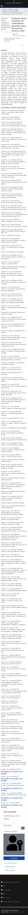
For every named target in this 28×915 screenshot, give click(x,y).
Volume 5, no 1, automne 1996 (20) (11, 713)
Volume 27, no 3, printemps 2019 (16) (11, 206)
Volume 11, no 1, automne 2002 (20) (11, 599)
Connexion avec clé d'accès (24, 853)
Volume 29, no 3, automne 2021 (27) (11, 180)
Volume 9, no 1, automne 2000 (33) (11, 641)
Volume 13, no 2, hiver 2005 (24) (10, 554)
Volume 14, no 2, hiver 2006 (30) (10, 534)
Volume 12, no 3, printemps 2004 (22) (12, 568)
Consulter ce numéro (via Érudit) (11, 772)
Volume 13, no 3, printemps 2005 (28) (12, 549)
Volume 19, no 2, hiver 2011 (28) (10, 406)
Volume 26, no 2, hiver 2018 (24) (10, 238)
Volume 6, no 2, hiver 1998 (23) (10, 689)
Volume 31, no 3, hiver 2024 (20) (10, 144)
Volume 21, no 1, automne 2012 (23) (11, 367)
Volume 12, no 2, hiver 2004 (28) (10, 577)
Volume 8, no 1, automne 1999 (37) (11, 655)
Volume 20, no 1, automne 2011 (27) (11, 391)
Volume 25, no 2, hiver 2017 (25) (10, 262)
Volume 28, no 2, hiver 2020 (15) (10, 200)
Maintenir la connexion (11, 831)
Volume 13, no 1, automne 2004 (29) (11, 559)
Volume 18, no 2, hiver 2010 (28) (10, 431)
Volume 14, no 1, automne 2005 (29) (11, 543)
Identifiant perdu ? (10, 866)
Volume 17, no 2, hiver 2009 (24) (10, 448)
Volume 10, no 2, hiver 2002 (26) (10, 612)
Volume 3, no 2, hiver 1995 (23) (10, 754)
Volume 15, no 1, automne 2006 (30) (11, 517)
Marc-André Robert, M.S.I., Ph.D (16, 912)
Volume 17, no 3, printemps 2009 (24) (11, 443)
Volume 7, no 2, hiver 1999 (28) (10, 667)
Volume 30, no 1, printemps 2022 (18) (11, 173)
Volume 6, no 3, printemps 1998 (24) (11, 680)
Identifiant (6, 819)
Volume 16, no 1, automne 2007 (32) (11, 483)
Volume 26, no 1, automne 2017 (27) (11, 245)
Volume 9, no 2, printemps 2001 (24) (11, 634)
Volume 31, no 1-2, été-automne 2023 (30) (13, 151)
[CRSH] (14, 898)
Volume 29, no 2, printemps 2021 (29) (12, 187)
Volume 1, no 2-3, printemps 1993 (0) (11, 793)
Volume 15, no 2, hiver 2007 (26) (10, 511)
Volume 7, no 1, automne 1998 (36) (11, 674)
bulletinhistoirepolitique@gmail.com (14, 3)
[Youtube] (16, 1)
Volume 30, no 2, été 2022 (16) (10, 166)
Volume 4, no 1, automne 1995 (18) (11, 738)
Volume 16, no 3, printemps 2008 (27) (11, 464)
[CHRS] (14, 894)
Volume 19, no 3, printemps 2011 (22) (11, 398)
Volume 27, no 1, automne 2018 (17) (11, 224)
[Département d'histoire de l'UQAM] (14, 882)
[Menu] (26, 11)
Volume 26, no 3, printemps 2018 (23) (12, 229)
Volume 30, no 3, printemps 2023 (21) (12, 160)
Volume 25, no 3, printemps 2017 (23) (12, 255)
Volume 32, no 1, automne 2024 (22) (11, 137)
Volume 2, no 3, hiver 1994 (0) (9, 776)
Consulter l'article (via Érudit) (13, 108)
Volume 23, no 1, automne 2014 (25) (11, 317)
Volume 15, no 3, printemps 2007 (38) (12, 496)
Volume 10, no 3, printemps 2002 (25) (12, 605)
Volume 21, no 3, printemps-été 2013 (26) (13, 349)
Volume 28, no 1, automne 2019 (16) (11, 212)
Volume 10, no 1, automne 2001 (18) (11, 621)
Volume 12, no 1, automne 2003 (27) (11, 583)
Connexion (14, 858)
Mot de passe (7, 825)
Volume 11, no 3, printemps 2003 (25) (11, 589)
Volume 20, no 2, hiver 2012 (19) (10, 384)
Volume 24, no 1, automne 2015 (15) (11, 294)
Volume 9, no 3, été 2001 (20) (9, 628)
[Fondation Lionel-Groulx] (14, 901)
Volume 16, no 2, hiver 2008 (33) (10, 471)
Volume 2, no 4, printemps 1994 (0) (11, 769)
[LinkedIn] (25, 45)
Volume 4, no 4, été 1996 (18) (9, 719)
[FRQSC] (14, 886)
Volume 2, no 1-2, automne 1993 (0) (11, 783)
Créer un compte (10, 870)
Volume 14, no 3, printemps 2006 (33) (12, 527)
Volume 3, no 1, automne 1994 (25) (11, 760)
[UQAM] (14, 890)
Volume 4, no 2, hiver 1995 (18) (10, 731)
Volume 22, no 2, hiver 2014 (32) (10, 335)
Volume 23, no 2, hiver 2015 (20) (10, 306)
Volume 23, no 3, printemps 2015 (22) (12, 299)
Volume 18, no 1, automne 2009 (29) (11, 438)
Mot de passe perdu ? (11, 863)
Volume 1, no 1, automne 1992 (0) (10, 803)
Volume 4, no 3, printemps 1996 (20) (11, 726)
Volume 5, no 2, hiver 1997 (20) (10, 706)
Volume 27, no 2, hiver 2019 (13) (10, 219)
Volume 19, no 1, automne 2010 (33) (11, 411)
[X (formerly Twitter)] (22, 45)
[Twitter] (14, 1)
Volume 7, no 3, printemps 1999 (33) (11, 662)
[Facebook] (11, 1)
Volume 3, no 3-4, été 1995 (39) (10, 745)
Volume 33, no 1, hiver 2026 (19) (10, 117)
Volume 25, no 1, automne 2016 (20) (11, 271)
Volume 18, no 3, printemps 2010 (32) (11, 421)
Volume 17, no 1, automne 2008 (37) (11, 455)
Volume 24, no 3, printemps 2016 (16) (11, 280)
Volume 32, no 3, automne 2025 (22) (11, 122)
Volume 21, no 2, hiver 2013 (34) (10, 356)
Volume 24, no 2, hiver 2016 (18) (10, 287)
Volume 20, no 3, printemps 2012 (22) (12, 377)
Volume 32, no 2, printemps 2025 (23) (12, 129)
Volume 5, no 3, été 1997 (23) (9, 701)
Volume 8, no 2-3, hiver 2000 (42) (10, 648)
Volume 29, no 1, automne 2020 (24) (11, 194)
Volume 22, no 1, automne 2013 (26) (11, 342)
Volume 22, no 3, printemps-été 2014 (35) (13, 324)
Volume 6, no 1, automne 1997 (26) (11, 696)
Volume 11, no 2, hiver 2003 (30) (10, 594)
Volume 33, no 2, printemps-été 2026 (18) (13, 110)
